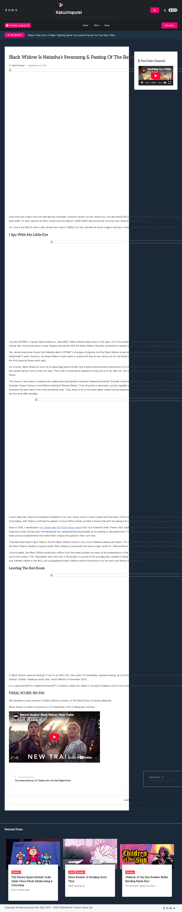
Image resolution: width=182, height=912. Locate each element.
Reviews (16, 872)
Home (85, 25)
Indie (71, 872)
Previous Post (25, 777)
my (42, 527)
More (96, 25)
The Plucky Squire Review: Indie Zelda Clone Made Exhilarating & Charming (32, 881)
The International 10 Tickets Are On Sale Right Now (43, 780)
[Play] (142, 82)
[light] (168, 10)
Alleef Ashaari (18, 65)
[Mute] (165, 82)
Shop (107, 25)
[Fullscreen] (169, 82)
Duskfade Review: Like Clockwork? (46, 35)
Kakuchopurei (69, 12)
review (78, 527)
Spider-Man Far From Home (59, 527)
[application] (155, 75)
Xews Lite (87, 907)
